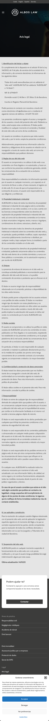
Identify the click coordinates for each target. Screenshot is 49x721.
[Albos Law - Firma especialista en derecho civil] (24, 12)
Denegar (24, 705)
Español (26, 2)
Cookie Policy (23, 717)
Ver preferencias (24, 712)
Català (15, 2)
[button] (45, 678)
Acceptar (24, 699)
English (21, 2)
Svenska (33, 2)
